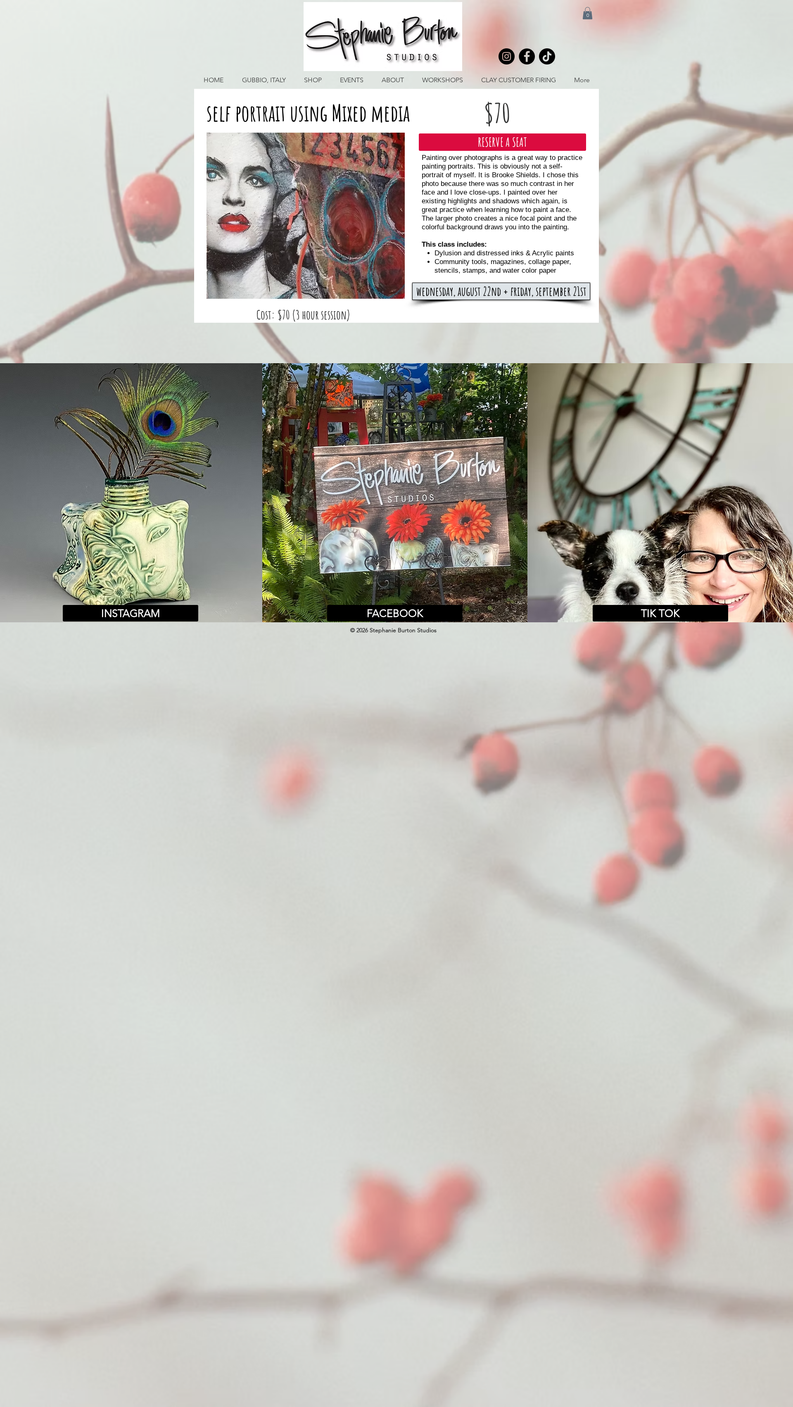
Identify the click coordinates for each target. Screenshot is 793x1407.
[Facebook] (527, 56)
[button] (587, 13)
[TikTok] (547, 56)
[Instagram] (507, 56)
